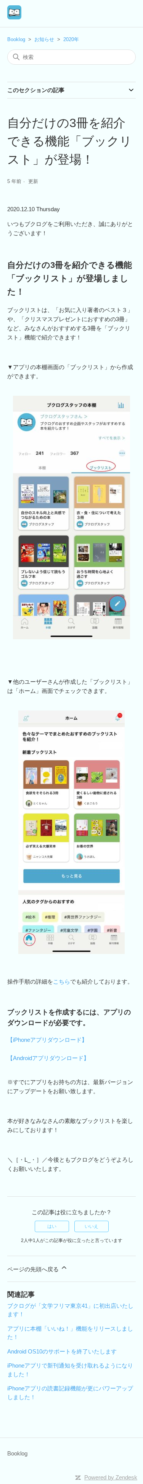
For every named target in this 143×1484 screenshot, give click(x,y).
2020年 (71, 39)
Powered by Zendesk (110, 1477)
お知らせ (44, 39)
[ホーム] (14, 17)
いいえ (91, 1226)
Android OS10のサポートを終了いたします (62, 1351)
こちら (61, 981)
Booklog (16, 39)
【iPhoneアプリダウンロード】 (47, 1040)
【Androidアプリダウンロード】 (48, 1058)
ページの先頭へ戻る (33, 1269)
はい (51, 1226)
